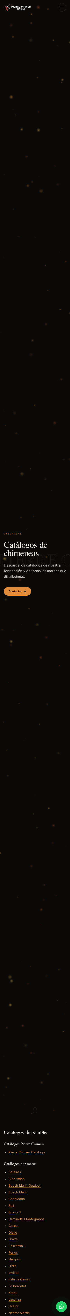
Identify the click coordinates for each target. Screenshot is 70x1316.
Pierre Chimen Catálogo (27, 1152)
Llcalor (13, 1306)
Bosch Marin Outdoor (25, 1185)
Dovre (13, 1239)
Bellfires (15, 1172)
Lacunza (15, 1299)
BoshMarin (17, 1199)
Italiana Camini (20, 1279)
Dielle (13, 1232)
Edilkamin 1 (17, 1246)
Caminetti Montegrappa (27, 1219)
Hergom (15, 1259)
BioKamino (17, 1179)
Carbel (13, 1226)
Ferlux (13, 1252)
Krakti (13, 1293)
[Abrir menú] (62, 7)
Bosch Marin (18, 1192)
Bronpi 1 (15, 1212)
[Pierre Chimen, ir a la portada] (17, 7)
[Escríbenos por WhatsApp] (61, 1306)
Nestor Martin (19, 1313)
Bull (11, 1206)
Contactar (15, 591)
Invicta (13, 1273)
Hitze (13, 1266)
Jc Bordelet (17, 1286)
